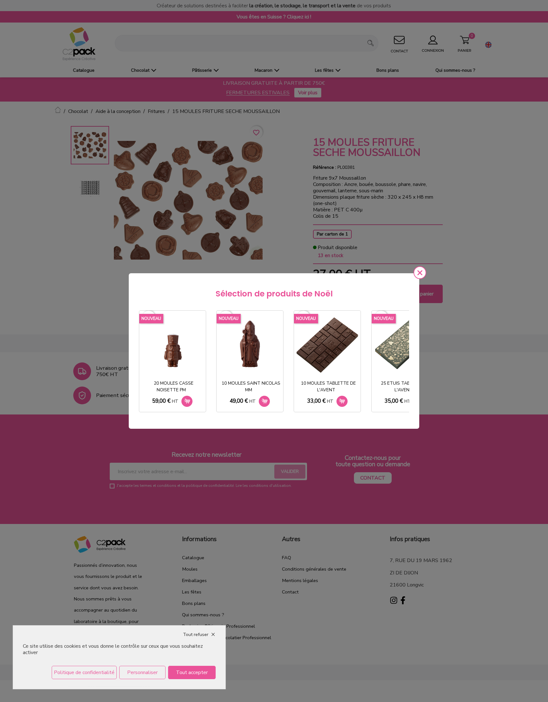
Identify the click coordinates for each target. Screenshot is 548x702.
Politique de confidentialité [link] (84, 672)
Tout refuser (195, 635)
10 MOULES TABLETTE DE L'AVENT (328, 386)
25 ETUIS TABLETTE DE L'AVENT (406, 386)
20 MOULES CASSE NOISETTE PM (173, 386)
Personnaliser (142, 672)
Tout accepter (192, 672)
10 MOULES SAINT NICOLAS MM (251, 386)
